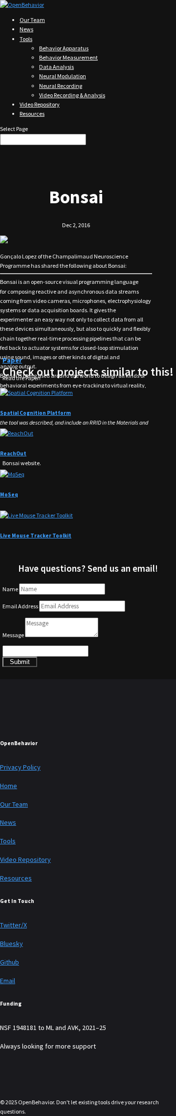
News (26, 29)
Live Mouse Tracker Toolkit (35, 535)
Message (13, 635)
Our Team (32, 19)
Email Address (20, 606)
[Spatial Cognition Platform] (36, 392)
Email (7, 980)
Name (10, 589)
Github (9, 962)
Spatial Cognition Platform (35, 412)
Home (8, 785)
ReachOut (13, 453)
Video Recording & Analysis (72, 95)
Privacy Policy (20, 767)
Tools (26, 39)
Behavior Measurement (68, 57)
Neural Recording (60, 85)
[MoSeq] (12, 474)
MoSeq (9, 494)
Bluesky (11, 943)
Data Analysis (56, 66)
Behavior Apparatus (63, 48)
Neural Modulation (62, 76)
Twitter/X (13, 925)
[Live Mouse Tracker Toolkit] (36, 515)
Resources (32, 113)
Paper (12, 360)
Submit (20, 661)
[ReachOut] (16, 433)
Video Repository (40, 104)
